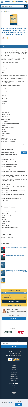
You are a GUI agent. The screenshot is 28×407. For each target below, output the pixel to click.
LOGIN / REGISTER (14, 389)
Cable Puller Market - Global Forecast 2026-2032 (15, 255)
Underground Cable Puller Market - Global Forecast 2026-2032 (16, 248)
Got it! (18, 404)
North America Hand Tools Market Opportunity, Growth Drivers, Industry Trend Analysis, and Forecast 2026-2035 (16, 271)
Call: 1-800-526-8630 (14, 315)
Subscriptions (14, 380)
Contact (14, 385)
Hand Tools (10, 237)
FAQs (14, 387)
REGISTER (14, 346)
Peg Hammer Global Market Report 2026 (13, 278)
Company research (14, 376)
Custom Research (14, 378)
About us (14, 365)
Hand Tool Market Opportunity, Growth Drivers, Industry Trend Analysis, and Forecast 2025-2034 (16, 263)
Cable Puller (4, 237)
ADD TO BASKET (14, 301)
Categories (14, 374)
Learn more (9, 402)
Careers (14, 367)
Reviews (14, 369)
